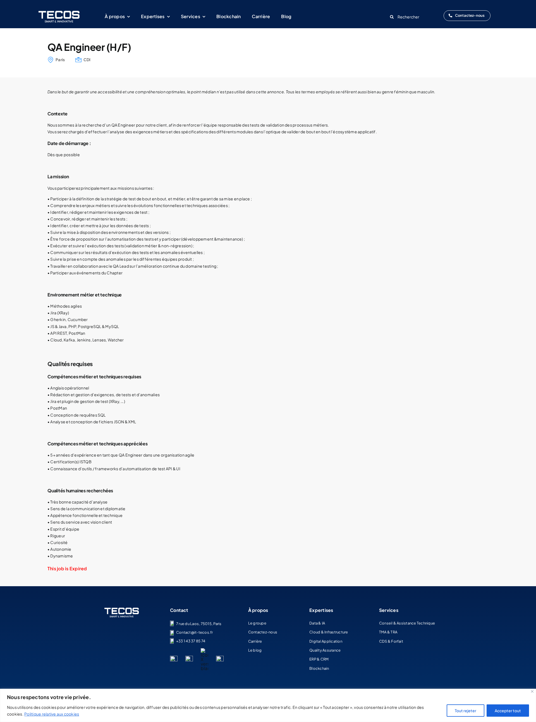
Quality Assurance (325, 650)
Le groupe (257, 623)
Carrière (255, 641)
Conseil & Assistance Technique (407, 623)
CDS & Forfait (391, 641)
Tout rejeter (465, 710)
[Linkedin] (174, 658)
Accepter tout (508, 710)
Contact (179, 610)
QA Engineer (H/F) (89, 47)
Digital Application (325, 641)
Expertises (321, 610)
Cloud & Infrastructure (328, 632)
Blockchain (319, 668)
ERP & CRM (319, 659)
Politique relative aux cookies (51, 713)
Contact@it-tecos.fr (194, 632)
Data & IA (317, 623)
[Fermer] (532, 691)
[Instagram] (220, 658)
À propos (258, 610)
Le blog (255, 650)
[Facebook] (189, 658)
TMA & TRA (388, 632)
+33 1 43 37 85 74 (190, 641)
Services (388, 610)
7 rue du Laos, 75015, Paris (198, 623)
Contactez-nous (262, 632)
